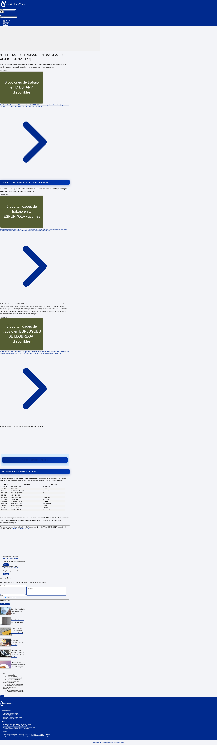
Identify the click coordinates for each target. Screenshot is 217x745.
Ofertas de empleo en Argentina (15, 691)
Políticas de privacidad (106, 742)
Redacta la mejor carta (13, 681)
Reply (6, 564)
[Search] (16, 17)
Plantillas (6, 22)
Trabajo (5, 25)
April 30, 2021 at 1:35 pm (10, 567)
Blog (4, 673)
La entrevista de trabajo (13, 679)
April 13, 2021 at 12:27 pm (11, 558)
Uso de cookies (119, 742)
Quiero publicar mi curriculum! (15, 684)
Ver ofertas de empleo (34, 460)
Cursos (5, 23)
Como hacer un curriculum (10, 713)
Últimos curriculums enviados (15, 685)
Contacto (96, 742)
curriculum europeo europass (11, 714)
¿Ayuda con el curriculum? (14, 678)
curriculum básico (8, 716)
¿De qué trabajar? (12, 676)
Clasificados (6, 688)
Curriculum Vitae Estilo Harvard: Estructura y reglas (17, 724)
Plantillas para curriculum (10, 687)
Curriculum (6, 20)
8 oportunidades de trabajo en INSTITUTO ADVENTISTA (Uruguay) (32, 734)
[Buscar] (2, 11)
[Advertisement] (50, 39)
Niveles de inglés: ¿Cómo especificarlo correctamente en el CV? (20, 727)
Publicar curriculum (8, 682)
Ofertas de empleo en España (15, 690)
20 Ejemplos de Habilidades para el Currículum (16, 728)
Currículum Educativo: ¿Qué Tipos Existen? (15, 726)
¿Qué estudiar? (11, 675)
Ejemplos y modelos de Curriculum (12, 717)
